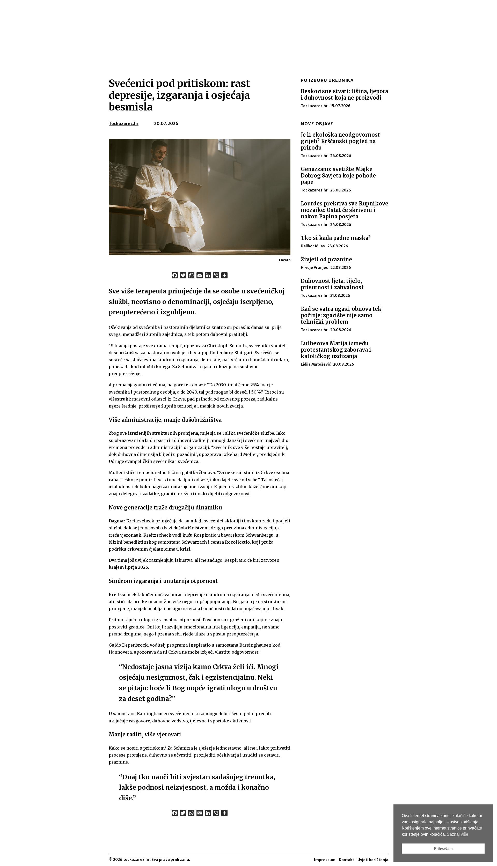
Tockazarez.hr (123, 123)
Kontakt (346, 859)
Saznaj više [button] (457, 834)
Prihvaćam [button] (443, 848)
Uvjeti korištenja (372, 859)
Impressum (324, 859)
